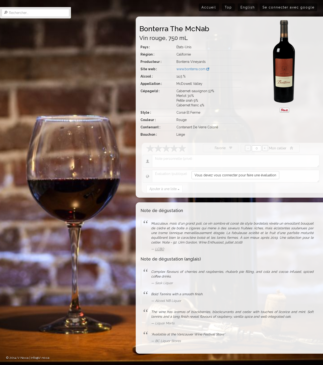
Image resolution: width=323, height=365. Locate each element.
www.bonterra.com (191, 69)
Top (228, 7)
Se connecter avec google (288, 7)
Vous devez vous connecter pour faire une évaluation (235, 175)
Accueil (208, 7)
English (247, 7)
